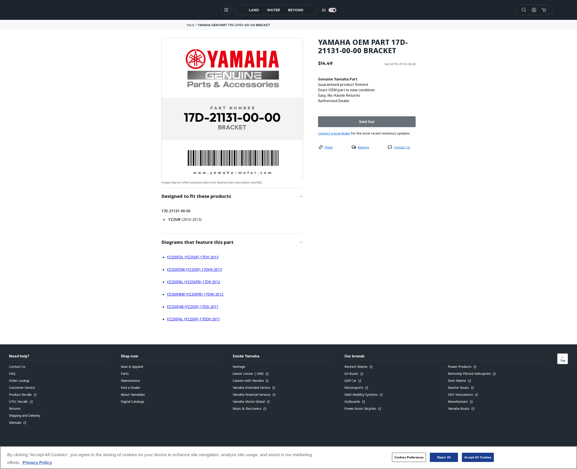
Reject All (444, 457)
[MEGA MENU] (226, 10)
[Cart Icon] (544, 10)
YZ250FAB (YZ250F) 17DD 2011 (192, 306)
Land (254, 10)
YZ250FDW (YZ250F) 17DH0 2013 (194, 269)
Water (273, 10)
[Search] (524, 10)
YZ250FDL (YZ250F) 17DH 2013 (192, 257)
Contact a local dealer (334, 133)
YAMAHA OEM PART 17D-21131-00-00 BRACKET (233, 25)
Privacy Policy (37, 462)
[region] (288, 457)
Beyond (295, 10)
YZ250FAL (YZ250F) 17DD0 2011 (193, 319)
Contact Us (402, 147)
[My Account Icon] (534, 10)
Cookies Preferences (409, 457)
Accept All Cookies (477, 457)
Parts (190, 25)
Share (329, 147)
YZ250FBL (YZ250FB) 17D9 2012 (193, 281)
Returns (363, 147)
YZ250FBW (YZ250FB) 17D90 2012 (195, 294)
